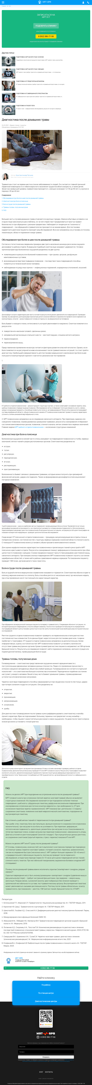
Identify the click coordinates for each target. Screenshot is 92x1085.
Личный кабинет (83, 2)
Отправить (46, 1057)
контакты (49, 1072)
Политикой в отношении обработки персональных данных (35, 1061)
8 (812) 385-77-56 (88, 2)
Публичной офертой (69, 1059)
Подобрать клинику (46, 25)
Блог (41, 1072)
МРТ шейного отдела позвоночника (29, 427)
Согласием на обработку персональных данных (59, 1061)
